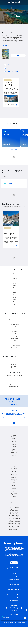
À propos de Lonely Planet (14, 589)
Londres (14, 473)
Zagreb (14, 304)
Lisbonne (14, 471)
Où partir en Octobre (14, 520)
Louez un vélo (14, 366)
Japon (14, 449)
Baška (14, 273)
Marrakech (14, 479)
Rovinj (14, 294)
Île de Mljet (14, 333)
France (14, 441)
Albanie (14, 432)
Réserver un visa (14, 383)
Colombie (14, 438)
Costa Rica (14, 436)
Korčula (14, 340)
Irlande (14, 444)
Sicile (14, 490)
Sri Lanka (14, 455)
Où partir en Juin (14, 513)
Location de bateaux (14, 367)
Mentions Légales (8, 620)
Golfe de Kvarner (14, 324)
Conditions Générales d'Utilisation (7, 622)
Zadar (14, 301)
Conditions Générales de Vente (20, 622)
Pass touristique (14, 384)
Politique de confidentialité (17, 620)
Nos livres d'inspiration (14, 567)
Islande (14, 446)
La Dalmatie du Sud (14, 347)
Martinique (14, 477)
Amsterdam (14, 465)
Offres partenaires (14, 584)
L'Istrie (14, 343)
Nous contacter (14, 600)
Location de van (14, 364)
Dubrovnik (14, 278)
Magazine (14, 576)
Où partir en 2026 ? (14, 531)
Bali (14, 466)
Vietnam (14, 498)
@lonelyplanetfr (15, 404)
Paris (14, 482)
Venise (14, 494)
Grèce (14, 443)
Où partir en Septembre (14, 518)
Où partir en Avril (14, 510)
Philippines (14, 452)
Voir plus (5, 45)
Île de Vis (14, 336)
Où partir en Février (14, 507)
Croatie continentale (14, 319)
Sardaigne (14, 488)
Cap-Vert (14, 435)
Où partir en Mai (14, 512)
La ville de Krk (14, 280)
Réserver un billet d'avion (14, 594)
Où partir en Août (14, 517)
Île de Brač (14, 326)
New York (14, 480)
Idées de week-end (14, 579)
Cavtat (14, 276)
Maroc (14, 450)
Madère (14, 496)
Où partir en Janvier (14, 506)
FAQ (14, 582)
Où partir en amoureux (14, 526)
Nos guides (14, 562)
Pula (14, 287)
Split (14, 297)
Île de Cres (14, 329)
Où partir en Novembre (14, 521)
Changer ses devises (14, 386)
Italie (14, 447)
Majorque (14, 476)
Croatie (14, 12)
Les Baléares (14, 493)
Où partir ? (14, 573)
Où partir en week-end (14, 524)
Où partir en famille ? (14, 529)
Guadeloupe (14, 474)
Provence (14, 485)
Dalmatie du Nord (14, 322)
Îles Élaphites (14, 338)
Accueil (2, 27)
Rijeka (14, 292)
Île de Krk (14, 331)
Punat (14, 290)
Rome (14, 487)
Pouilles (14, 483)
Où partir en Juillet (14, 515)
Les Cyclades (14, 468)
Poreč (14, 285)
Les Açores (14, 491)
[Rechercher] (23, 2)
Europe (6, 27)
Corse (14, 469)
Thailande (14, 457)
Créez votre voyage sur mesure (14, 375)
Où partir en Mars (14, 509)
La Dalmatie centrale (14, 345)
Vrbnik (14, 299)
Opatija (14, 283)
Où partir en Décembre (14, 523)
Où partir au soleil (14, 527)
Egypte (14, 440)
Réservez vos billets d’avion (14, 363)
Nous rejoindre (14, 597)
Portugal (14, 454)
